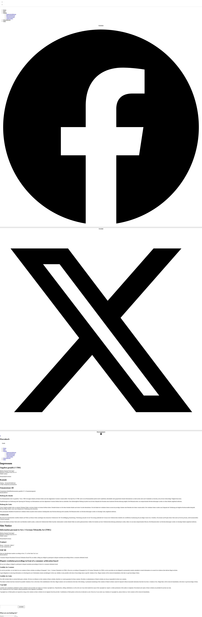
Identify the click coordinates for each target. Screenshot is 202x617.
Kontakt (3, 594)
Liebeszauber (9, 18)
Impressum (4, 599)
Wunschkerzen (6, 20)
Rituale (5, 13)
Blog (4, 11)
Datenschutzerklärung (9, 598)
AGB (1, 595)
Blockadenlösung (10, 15)
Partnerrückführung (11, 14)
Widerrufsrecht (6, 597)
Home (4, 10)
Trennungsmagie (10, 17)
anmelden (21, 606)
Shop (4, 21)
